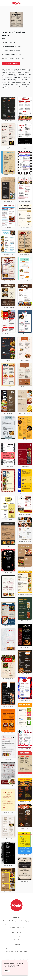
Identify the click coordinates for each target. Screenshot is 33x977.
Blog (19, 936)
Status (25, 951)
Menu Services (20, 927)
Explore (16, 939)
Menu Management (14, 920)
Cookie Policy (11, 967)
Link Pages (12, 927)
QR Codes (28, 924)
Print (5, 936)
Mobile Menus (19, 924)
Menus (5, 920)
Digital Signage (25, 920)
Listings (4, 924)
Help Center (25, 936)
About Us (10, 948)
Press (16, 948)
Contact (28, 948)
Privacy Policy (18, 951)
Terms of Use (9, 951)
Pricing (5, 948)
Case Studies (12, 936)
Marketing (11, 924)
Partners (22, 948)
